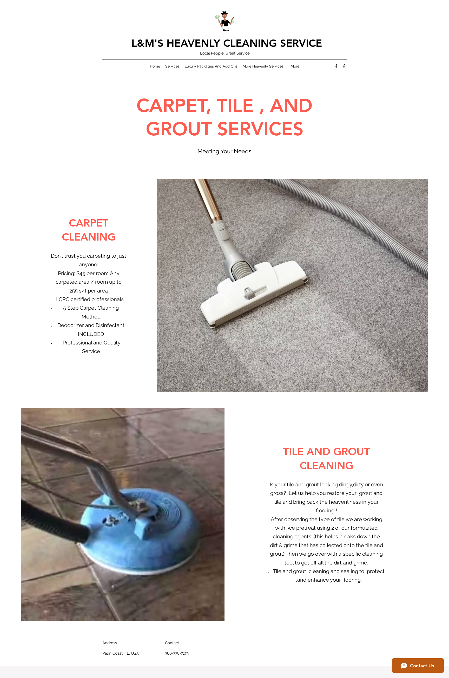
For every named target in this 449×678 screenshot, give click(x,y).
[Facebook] (336, 66)
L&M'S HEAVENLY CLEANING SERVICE (226, 43)
